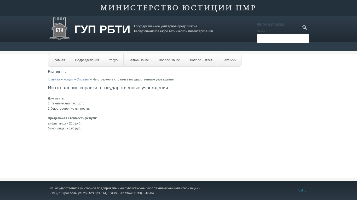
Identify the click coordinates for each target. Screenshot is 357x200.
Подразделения (87, 60)
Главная (59, 60)
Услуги (114, 60)
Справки (83, 79)
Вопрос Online (169, 60)
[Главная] (59, 39)
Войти (302, 191)
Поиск (261, 31)
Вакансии (229, 60)
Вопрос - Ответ (201, 60)
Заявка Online (139, 60)
